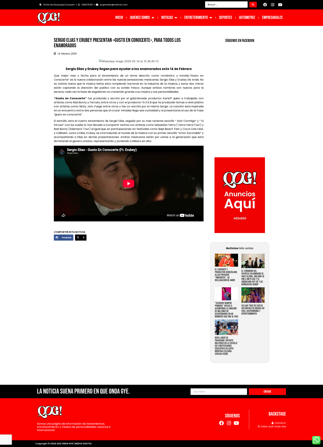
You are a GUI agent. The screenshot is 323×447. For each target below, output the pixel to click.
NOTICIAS (167, 17)
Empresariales (272, 17)
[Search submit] (253, 4)
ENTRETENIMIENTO (196, 17)
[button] (63, 238)
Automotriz (247, 17)
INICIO (119, 17)
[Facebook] (265, 4)
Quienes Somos (140, 17)
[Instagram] (272, 4)
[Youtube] (280, 4)
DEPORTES (225, 17)
